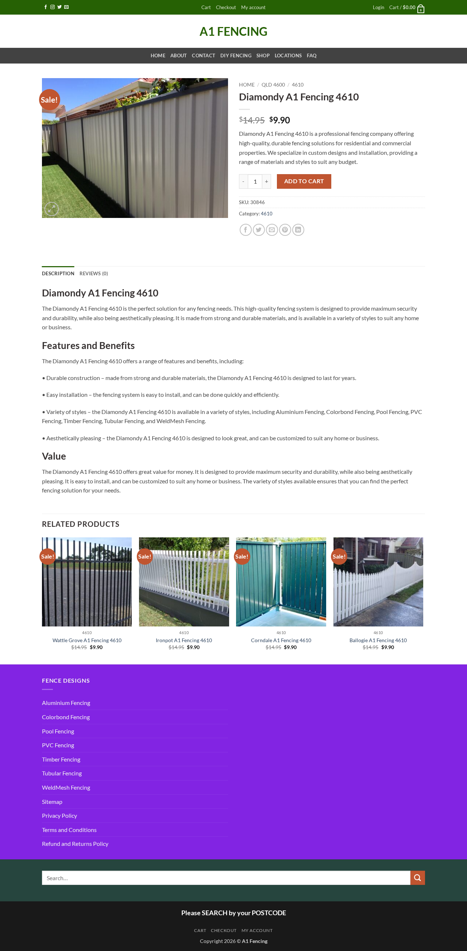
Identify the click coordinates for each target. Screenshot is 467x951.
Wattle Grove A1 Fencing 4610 (87, 640)
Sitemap (52, 801)
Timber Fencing (61, 759)
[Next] (422, 600)
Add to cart (304, 181)
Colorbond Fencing (66, 716)
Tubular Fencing (62, 773)
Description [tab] (58, 273)
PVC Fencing (58, 744)
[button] (378, 7)
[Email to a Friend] (272, 230)
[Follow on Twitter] (59, 7)
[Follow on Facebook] (45, 7)
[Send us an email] (66, 7)
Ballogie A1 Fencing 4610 (378, 640)
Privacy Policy (59, 815)
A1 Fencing (233, 31)
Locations (288, 55)
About (178, 55)
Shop (263, 55)
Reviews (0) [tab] (94, 273)
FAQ (311, 55)
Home (158, 55)
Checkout (226, 7)
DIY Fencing (235, 55)
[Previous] (42, 600)
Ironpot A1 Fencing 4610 (184, 640)
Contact (203, 55)
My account (253, 7)
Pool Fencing (58, 731)
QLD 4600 (273, 85)
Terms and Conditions (69, 829)
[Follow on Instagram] (52, 7)
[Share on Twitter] (259, 230)
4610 (298, 85)
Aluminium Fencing (66, 702)
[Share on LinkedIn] (298, 230)
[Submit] (417, 878)
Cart (206, 7)
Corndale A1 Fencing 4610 (281, 640)
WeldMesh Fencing (66, 787)
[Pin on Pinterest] (285, 230)
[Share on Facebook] (246, 230)
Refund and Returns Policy (75, 843)
